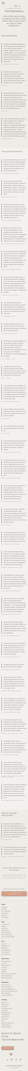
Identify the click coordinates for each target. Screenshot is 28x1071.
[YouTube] (20, 564)
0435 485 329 (14, 532)
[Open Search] (15, 6)
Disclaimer (16, 1067)
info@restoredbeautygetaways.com (14, 530)
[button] (18, 6)
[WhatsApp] (7, 564)
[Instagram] (16, 564)
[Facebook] (11, 564)
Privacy (11, 1067)
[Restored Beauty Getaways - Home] (3, 2)
